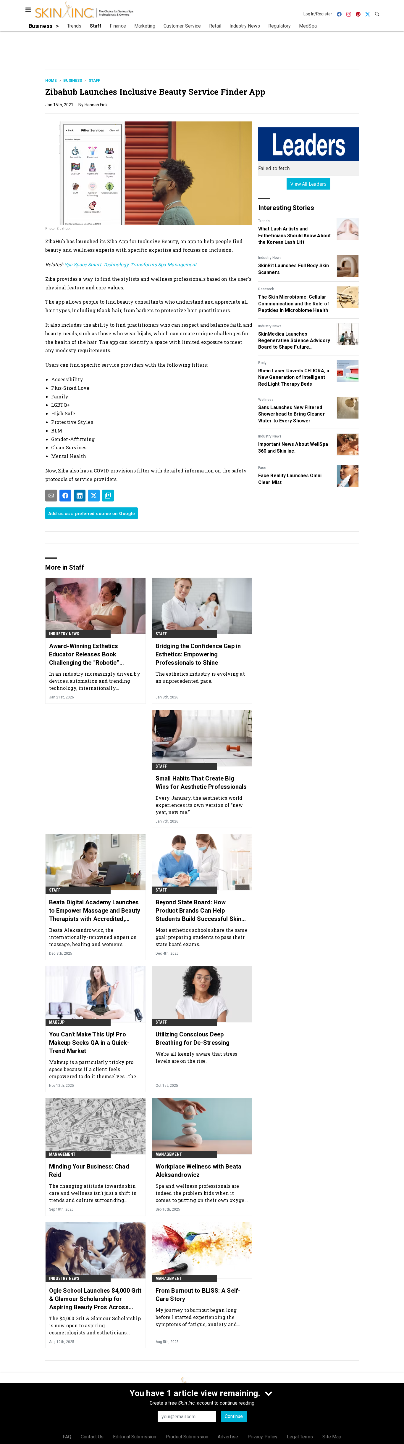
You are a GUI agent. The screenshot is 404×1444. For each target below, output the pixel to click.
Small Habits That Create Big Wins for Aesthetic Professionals (201, 782)
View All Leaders (308, 184)
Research (266, 289)
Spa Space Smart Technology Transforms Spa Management (130, 264)
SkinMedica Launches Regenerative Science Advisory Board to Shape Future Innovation (294, 341)
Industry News (270, 258)
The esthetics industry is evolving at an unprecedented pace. (200, 677)
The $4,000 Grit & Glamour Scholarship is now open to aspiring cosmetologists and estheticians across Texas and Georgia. (95, 1325)
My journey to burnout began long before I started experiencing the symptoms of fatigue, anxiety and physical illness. (196, 1317)
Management (62, 1154)
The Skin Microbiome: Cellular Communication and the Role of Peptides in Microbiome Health (293, 303)
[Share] (65, 495)
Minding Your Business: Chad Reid (89, 1170)
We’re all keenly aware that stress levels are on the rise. (196, 1057)
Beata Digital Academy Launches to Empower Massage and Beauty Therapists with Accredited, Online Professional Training (94, 911)
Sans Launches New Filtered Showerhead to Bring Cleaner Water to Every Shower (291, 414)
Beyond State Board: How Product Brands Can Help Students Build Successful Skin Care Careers (198, 911)
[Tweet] (94, 495)
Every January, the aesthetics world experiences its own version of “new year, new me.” (199, 805)
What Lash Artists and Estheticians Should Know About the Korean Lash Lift (294, 235)
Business (72, 80)
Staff (94, 80)
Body (262, 363)
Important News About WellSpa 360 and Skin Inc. (293, 447)
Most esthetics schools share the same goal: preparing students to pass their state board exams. (202, 937)
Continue (234, 1416)
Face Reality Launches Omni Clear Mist (290, 479)
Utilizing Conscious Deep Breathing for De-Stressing (193, 1038)
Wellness (266, 400)
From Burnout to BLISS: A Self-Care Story (198, 1294)
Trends (264, 221)
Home (50, 80)
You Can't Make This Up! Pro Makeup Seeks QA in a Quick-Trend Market (89, 1042)
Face (262, 468)
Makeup (56, 1022)
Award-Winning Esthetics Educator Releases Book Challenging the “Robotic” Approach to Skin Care (84, 654)
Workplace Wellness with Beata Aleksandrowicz (198, 1170)
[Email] (51, 495)
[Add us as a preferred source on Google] (108, 495)
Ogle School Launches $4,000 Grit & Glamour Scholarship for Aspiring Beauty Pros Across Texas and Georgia (95, 1299)
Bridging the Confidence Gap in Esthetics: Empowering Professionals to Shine (198, 654)
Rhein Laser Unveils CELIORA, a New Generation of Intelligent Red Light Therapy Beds (293, 377)
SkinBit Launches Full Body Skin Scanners (293, 269)
